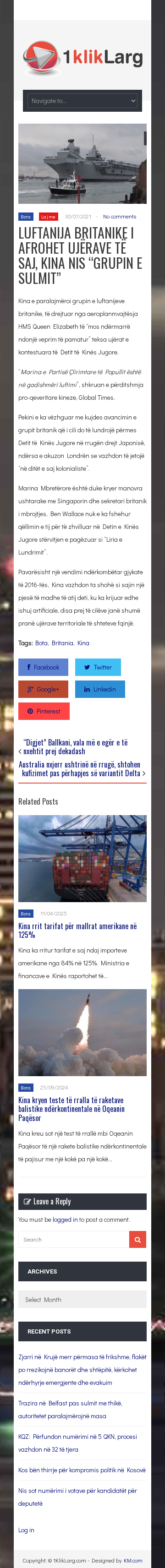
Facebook (46, 667)
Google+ (48, 689)
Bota (26, 216)
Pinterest (48, 711)
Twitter (103, 667)
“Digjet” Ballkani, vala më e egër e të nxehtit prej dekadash (75, 747)
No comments (119, 216)
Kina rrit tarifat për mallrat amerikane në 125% (77, 930)
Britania (62, 642)
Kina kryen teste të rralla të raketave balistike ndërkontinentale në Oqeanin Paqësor (71, 1108)
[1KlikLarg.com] (82, 70)
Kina (83, 642)
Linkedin (105, 689)
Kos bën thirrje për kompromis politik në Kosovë (82, 1469)
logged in (65, 1219)
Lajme (48, 216)
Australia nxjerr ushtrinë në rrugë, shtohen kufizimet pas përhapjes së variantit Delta (79, 769)
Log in (26, 1529)
